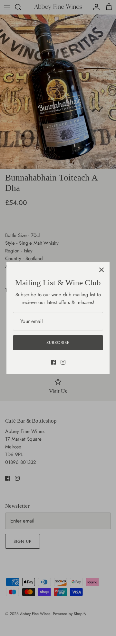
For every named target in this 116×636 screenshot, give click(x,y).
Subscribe (57, 342)
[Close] (101, 270)
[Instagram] (63, 362)
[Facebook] (53, 362)
